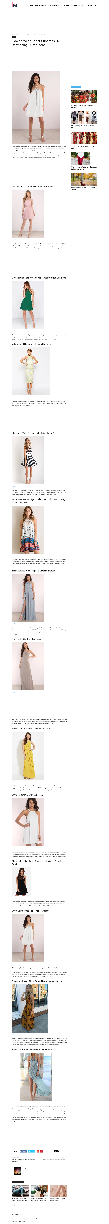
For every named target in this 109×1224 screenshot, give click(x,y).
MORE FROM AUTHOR (30, 1182)
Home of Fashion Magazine (38, 5)
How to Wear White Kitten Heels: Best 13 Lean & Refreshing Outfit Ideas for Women (38, 1200)
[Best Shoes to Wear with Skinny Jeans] (84, 179)
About (89, 5)
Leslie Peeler (26, 1169)
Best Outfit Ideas (54, 5)
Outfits (13, 37)
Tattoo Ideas (66, 5)
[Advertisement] (54, 21)
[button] (95, 5)
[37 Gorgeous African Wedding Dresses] (84, 96)
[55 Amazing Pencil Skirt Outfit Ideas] (84, 117)
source (13, 239)
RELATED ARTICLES (18, 1182)
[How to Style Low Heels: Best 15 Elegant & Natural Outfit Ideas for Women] (20, 1191)
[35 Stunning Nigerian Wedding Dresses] (84, 138)
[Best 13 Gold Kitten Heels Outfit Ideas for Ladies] (58, 1191)
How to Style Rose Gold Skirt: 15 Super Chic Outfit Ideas (23, 1160)
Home (13, 34)
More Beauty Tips (77, 5)
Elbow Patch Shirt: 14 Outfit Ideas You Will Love (55, 1159)
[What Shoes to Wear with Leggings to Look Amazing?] (84, 158)
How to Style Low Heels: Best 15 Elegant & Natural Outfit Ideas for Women (19, 1200)
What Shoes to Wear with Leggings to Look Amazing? (84, 168)
